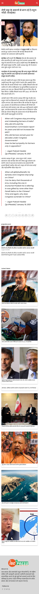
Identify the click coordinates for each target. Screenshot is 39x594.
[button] (2, 3)
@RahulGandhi (20, 172)
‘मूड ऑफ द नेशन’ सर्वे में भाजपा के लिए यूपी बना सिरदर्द (14, 464)
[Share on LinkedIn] (26, 215)
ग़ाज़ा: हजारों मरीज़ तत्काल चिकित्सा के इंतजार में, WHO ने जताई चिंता (16, 341)
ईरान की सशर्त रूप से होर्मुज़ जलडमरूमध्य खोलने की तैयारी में (15, 503)
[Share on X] (12, 215)
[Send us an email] (9, 589)
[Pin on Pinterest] (22, 215)
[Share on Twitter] (16, 215)
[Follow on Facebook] (2, 589)
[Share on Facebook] (9, 215)
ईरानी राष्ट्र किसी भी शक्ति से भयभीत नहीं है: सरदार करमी (14, 303)
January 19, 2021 (24, 154)
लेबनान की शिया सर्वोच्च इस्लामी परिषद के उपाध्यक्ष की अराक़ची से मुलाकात (18, 426)
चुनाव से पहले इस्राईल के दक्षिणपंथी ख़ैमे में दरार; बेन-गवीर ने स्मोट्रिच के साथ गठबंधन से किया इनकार (18, 381)
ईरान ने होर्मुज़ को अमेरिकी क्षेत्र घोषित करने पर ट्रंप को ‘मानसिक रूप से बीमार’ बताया (18, 542)
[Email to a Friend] (19, 215)
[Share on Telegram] (32, 215)
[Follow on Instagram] (4, 589)
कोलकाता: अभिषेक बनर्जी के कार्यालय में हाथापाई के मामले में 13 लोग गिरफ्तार (19, 388)
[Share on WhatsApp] (6, 215)
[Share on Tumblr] (29, 215)
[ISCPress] (19, 3)
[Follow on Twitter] (7, 589)
